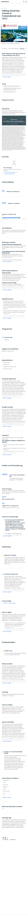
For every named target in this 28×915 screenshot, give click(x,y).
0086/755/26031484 (10, 174)
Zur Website (6, 839)
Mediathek (21, 40)
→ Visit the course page (8, 603)
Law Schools (4, 8)
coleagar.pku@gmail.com (11, 172)
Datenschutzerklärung (6, 149)
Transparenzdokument (16, 149)
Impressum (13, 839)
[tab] (5, 48)
